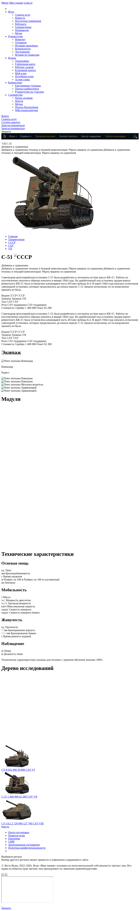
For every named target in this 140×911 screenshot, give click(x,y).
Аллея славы (22, 79)
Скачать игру (22, 14)
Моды (18, 33)
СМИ (11, 841)
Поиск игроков (24, 97)
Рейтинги (20, 24)
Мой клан (20, 73)
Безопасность (23, 48)
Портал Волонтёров (26, 107)
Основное (21, 42)
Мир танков (16, 2)
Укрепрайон (22, 61)
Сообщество (15, 94)
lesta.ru (5, 826)
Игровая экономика (26, 45)
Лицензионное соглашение (24, 844)
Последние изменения (28, 21)
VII (10, 248)
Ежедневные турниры (28, 85)
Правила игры (16, 835)
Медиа (19, 104)
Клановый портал (25, 70)
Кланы (12, 57)
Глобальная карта (25, 64)
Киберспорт (15, 82)
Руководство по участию (29, 91)
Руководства (15, 36)
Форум (19, 101)
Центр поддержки (18, 832)
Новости (20, 17)
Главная (12, 236)
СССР (11, 242)
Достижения (22, 51)
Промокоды (22, 30)
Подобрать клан (24, 76)
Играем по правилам (27, 54)
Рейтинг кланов (24, 67)
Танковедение (23, 27)
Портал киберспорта (27, 88)
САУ (11, 245)
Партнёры (14, 838)
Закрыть (6, 908)
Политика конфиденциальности (27, 847)
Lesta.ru (28, 2)
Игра (11, 11)
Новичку (20, 39)
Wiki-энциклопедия (26, 110)
